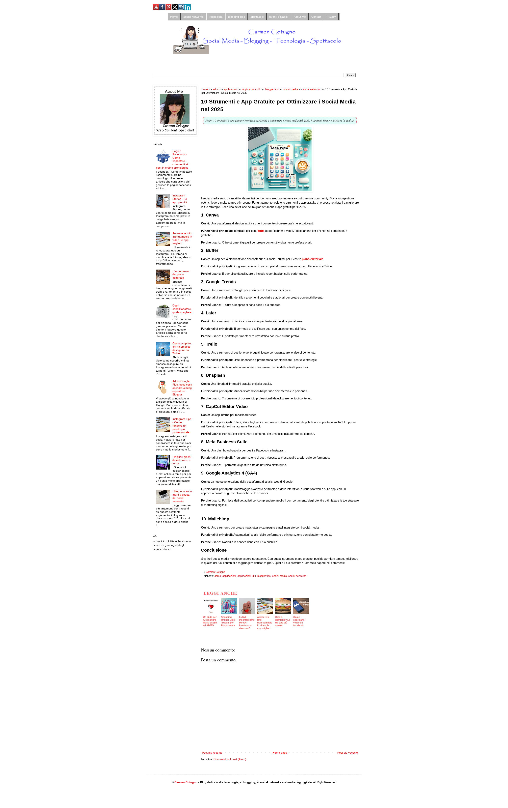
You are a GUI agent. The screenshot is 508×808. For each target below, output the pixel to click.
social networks (297, 576)
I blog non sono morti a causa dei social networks (182, 496)
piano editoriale (312, 259)
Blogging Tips (236, 16)
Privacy (331, 16)
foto (261, 230)
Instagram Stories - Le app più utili (179, 199)
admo (218, 576)
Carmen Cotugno (185, 782)
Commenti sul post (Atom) (230, 759)
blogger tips (264, 576)
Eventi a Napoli (278, 16)
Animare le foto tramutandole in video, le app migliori (182, 238)
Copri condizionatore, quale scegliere (182, 309)
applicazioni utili (247, 576)
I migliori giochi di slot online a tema (181, 460)
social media (279, 576)
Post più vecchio (347, 752)
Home (174, 16)
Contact (316, 16)
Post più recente (212, 752)
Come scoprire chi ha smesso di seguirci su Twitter (181, 348)
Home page (279, 752)
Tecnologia (215, 16)
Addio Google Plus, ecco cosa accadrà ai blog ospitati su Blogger (182, 388)
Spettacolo (257, 16)
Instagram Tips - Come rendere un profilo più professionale (181, 425)
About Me (300, 16)
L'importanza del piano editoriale (180, 274)
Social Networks (193, 16)
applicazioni (229, 576)
